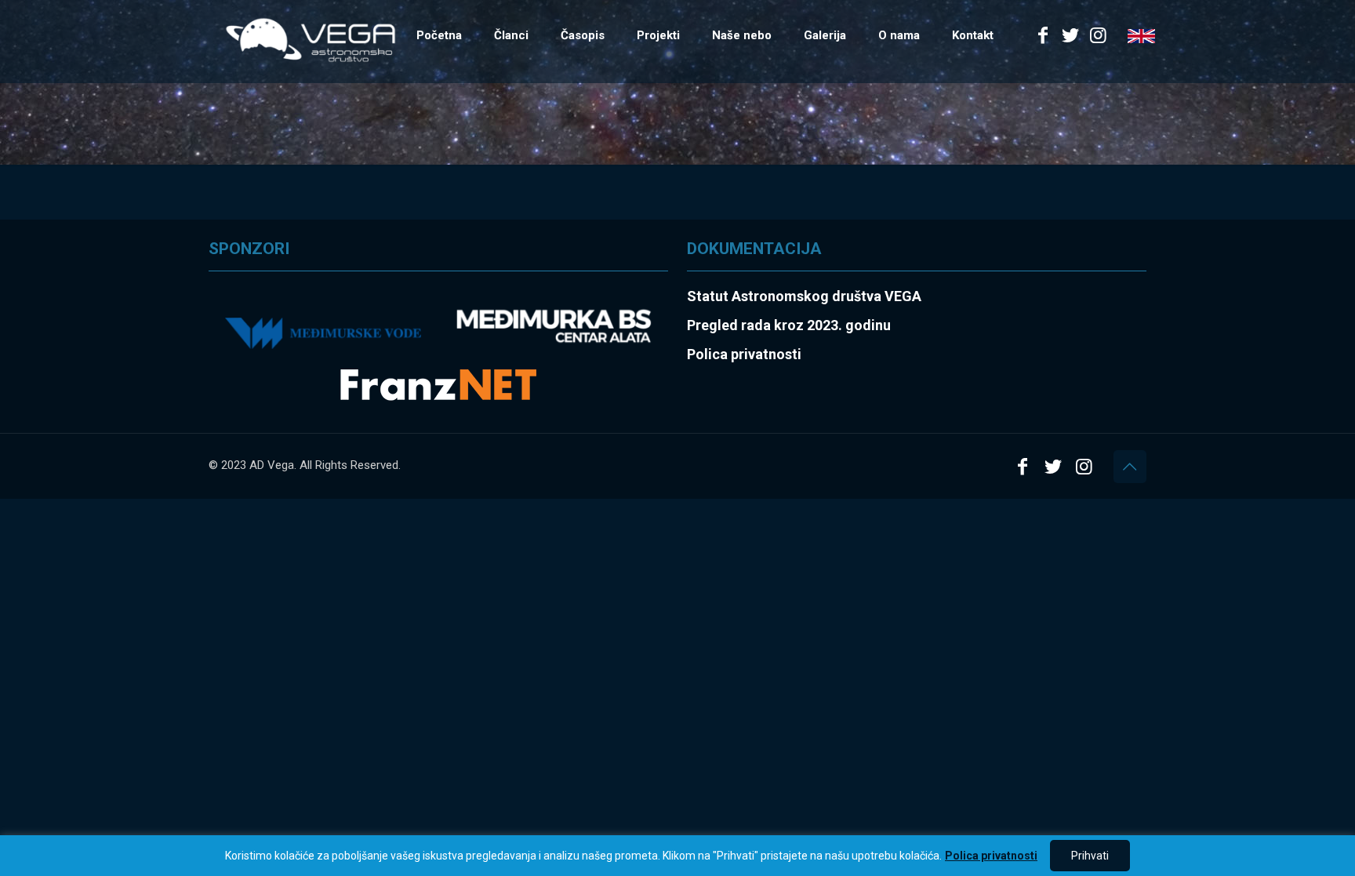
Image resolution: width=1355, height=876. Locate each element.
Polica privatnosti (991, 855)
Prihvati (1090, 855)
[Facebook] (1022, 469)
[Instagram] (1084, 469)
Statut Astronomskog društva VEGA (804, 296)
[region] (677, 855)
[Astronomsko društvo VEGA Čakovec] (310, 39)
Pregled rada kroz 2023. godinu (789, 325)
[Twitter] (1054, 469)
